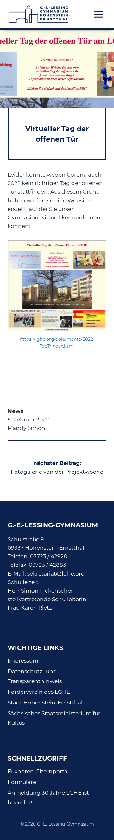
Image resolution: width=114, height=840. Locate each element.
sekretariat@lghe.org (56, 574)
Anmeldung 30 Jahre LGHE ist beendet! (48, 798)
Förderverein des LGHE (39, 692)
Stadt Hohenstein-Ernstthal (45, 702)
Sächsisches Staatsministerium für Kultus (54, 718)
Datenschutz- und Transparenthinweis (35, 676)
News (15, 411)
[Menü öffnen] (98, 14)
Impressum (23, 661)
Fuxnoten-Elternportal (38, 771)
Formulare (22, 782)
